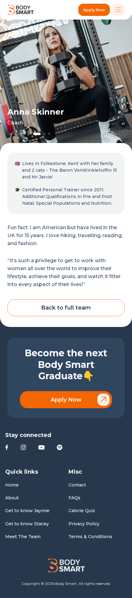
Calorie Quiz (81, 510)
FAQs (74, 498)
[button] (10, 134)
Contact (77, 485)
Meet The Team (23, 536)
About (12, 498)
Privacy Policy (83, 523)
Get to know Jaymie (27, 510)
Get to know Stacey (27, 523)
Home (12, 485)
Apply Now (94, 10)
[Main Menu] (118, 10)
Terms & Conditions (90, 536)
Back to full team (66, 307)
